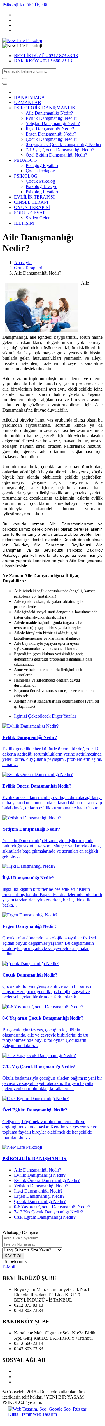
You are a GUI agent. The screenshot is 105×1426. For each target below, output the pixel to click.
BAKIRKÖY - (43, 60)
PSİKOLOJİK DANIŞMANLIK (45, 107)
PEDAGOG (25, 160)
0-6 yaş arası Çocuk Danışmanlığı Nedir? (64, 144)
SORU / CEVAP (30, 212)
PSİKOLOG (26, 175)
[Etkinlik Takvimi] (22, 1147)
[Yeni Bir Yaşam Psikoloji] (22, 40)
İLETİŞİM (24, 223)
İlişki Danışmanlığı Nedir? (50, 128)
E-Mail (10, 1266)
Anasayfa (23, 262)
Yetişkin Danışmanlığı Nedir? (53, 123)
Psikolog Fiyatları (42, 191)
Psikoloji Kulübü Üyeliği (25, 4)
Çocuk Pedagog (40, 170)
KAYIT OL (13, 1256)
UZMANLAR (27, 102)
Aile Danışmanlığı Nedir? (49, 112)
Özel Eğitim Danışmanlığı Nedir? (56, 154)
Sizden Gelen (38, 217)
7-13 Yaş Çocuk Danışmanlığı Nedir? (48, 1211)
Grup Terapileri (28, 267)
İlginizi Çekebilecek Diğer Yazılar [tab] (45, 716)
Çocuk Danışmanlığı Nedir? (51, 139)
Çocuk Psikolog (40, 181)
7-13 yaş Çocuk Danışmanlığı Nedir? (60, 149)
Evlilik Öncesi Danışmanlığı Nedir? (47, 1180)
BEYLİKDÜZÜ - (46, 55)
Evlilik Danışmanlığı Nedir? (51, 118)
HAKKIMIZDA (29, 97)
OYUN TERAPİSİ (32, 207)
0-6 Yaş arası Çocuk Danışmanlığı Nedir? (52, 1206)
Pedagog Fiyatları (42, 165)
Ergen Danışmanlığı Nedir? (51, 133)
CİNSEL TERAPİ (31, 202)
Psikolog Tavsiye (41, 186)
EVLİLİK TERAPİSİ (34, 196)
